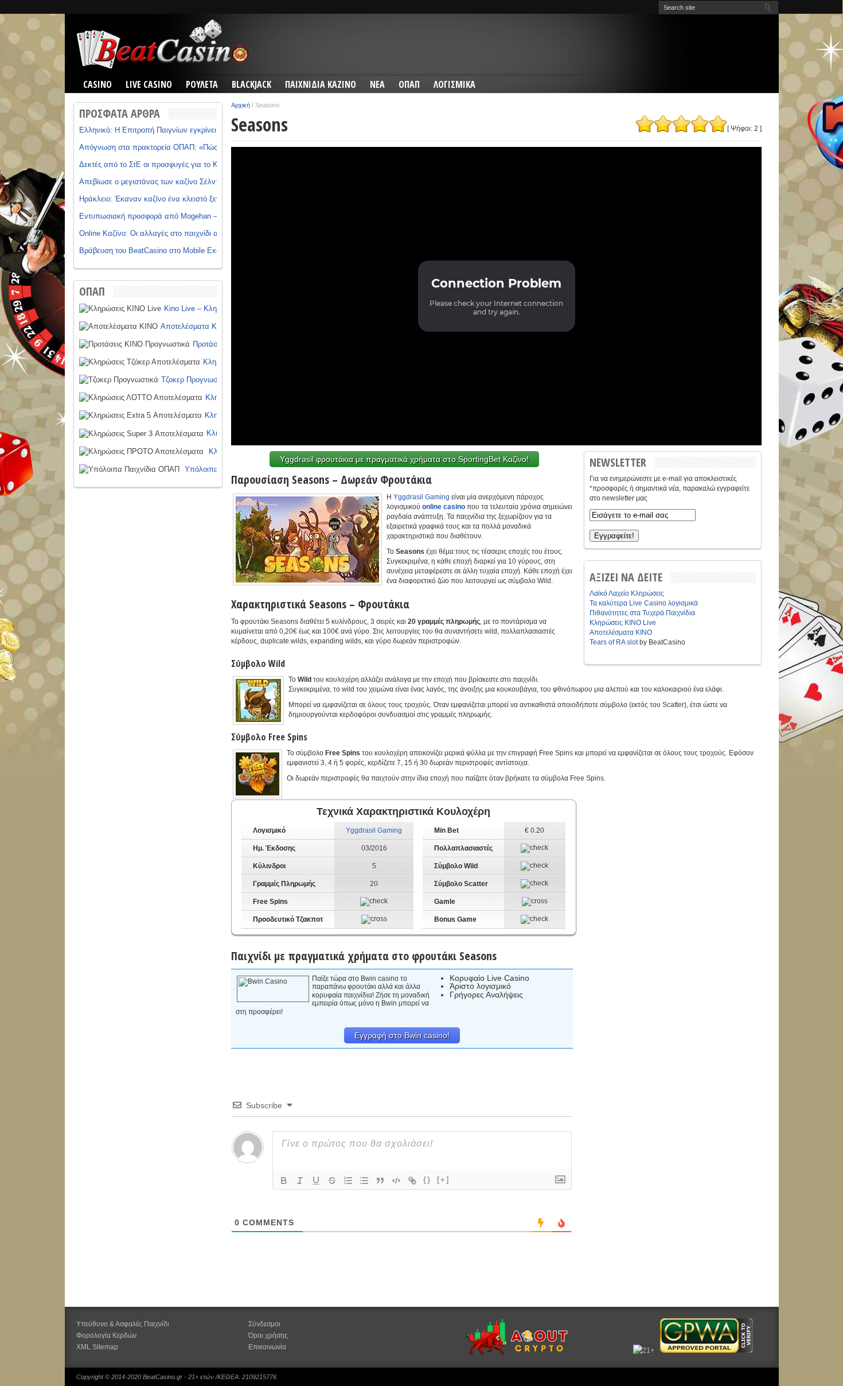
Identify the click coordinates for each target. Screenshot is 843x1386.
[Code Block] (396, 1180)
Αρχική (240, 105)
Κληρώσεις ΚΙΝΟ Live (623, 623)
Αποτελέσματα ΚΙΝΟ (195, 326)
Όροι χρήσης (268, 1335)
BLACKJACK (251, 84)
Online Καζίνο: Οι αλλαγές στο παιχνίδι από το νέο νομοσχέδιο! (185, 233)
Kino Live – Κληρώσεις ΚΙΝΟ (212, 308)
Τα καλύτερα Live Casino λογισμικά (644, 603)
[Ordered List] (348, 1180)
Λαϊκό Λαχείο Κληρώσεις (627, 593)
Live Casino (149, 84)
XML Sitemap (97, 1347)
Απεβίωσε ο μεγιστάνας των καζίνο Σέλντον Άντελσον (169, 181)
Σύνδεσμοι (264, 1324)
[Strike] (332, 1180)
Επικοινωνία (267, 1347)
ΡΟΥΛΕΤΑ (202, 84)
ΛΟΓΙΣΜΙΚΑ (454, 84)
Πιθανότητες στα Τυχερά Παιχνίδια (642, 613)
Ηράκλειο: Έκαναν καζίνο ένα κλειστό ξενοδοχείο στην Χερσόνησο (191, 199)
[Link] (412, 1180)
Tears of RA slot (614, 642)
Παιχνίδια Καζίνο (320, 84)
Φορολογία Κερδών (106, 1335)
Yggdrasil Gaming (421, 497)
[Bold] (284, 1180)
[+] (443, 1179)
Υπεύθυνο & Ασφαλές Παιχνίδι (122, 1324)
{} (427, 1179)
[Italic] (300, 1180)
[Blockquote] (380, 1180)
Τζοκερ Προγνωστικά (196, 379)
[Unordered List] (364, 1180)
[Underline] (316, 1180)
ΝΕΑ (377, 84)
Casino (97, 84)
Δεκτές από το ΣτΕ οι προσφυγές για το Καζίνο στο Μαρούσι (180, 164)
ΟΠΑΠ (409, 84)
